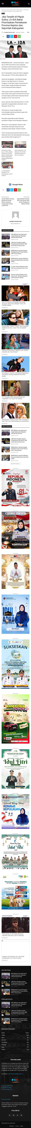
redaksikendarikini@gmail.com (15, 1074)
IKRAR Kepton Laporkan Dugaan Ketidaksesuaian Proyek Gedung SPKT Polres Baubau (19, 252)
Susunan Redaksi (6, 1099)
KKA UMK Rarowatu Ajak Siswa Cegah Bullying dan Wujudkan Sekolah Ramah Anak (19, 236)
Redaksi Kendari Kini (10, 32)
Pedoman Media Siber (7, 1086)
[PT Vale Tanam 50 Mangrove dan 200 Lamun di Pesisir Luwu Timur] (6, 269)
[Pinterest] (15, 36)
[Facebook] (8, 36)
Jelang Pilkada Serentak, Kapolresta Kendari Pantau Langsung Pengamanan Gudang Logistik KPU (8, 202)
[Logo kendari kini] (15, 3)
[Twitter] (11, 36)
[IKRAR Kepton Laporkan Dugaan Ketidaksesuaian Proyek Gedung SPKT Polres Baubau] (6, 253)
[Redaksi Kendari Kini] (3, 32)
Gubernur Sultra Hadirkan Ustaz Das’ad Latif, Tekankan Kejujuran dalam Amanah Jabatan (19, 276)
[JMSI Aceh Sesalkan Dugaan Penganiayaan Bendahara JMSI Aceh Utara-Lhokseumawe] (6, 245)
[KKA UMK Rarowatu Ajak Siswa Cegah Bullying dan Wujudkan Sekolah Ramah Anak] (6, 237)
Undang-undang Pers (7, 1089)
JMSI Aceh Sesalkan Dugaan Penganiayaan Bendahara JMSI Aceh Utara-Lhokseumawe (19, 244)
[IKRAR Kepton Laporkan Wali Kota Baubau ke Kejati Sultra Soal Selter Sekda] (6, 261)
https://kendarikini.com (15, 223)
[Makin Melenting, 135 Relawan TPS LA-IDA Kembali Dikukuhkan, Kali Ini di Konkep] (20, 144)
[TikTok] (17, 1115)
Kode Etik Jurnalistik (7, 1087)
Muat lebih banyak (15, 463)
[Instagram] (13, 1115)
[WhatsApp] (19, 36)
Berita (8, 9)
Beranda (3, 9)
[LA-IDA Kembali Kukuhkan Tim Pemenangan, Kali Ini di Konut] (7, 165)
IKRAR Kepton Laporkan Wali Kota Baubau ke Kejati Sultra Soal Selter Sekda (20, 260)
